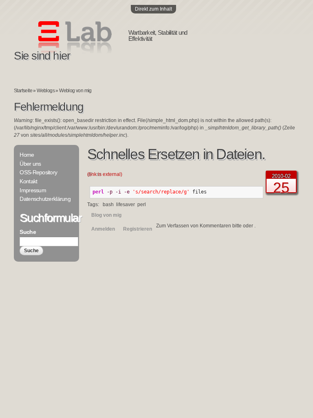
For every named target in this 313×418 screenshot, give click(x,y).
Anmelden (103, 229)
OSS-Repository (38, 172)
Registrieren (137, 229)
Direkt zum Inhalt (153, 9)
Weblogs (46, 90)
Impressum (33, 190)
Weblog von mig (75, 90)
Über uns (30, 163)
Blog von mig (106, 215)
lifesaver (125, 204)
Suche (27, 232)
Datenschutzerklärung (45, 199)
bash (108, 204)
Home (27, 154)
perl (141, 204)
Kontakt (28, 181)
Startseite (23, 90)
